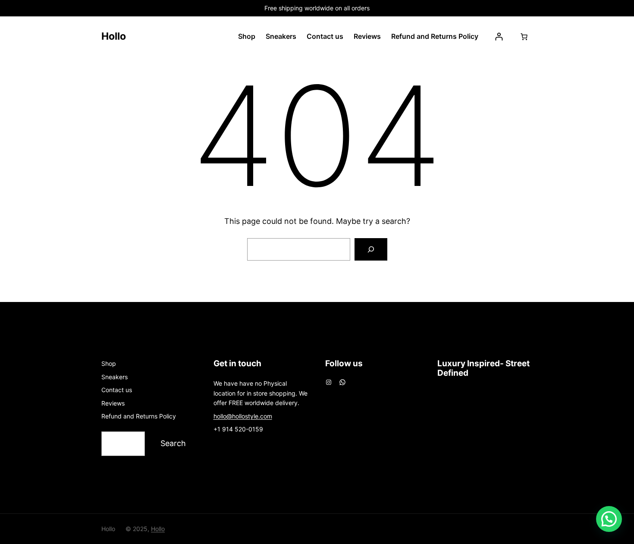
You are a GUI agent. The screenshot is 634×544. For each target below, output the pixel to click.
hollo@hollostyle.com (242, 416)
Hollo (113, 36)
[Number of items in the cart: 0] (524, 36)
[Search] (371, 249)
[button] (609, 519)
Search (173, 443)
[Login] (498, 36)
